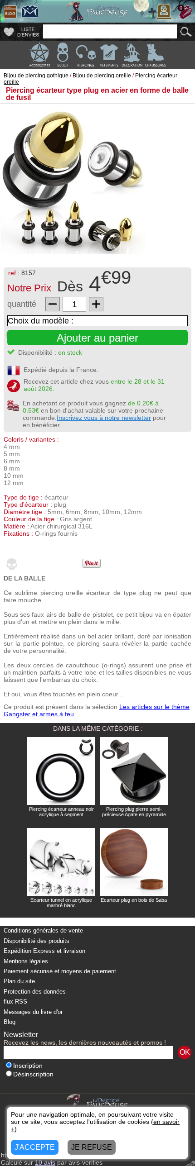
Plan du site (19, 981)
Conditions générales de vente (43, 930)
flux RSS (15, 1001)
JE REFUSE (91, 1147)
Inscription (28, 1065)
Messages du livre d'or (33, 1012)
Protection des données (35, 991)
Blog (9, 1021)
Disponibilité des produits (36, 941)
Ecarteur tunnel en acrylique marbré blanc (61, 902)
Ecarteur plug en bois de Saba (134, 900)
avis (45, 1162)
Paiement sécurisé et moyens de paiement (60, 971)
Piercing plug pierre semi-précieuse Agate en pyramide (134, 811)
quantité (21, 304)
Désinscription (33, 1074)
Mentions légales (26, 961)
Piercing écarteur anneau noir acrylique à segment (61, 811)
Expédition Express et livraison (44, 950)
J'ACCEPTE (35, 1147)
